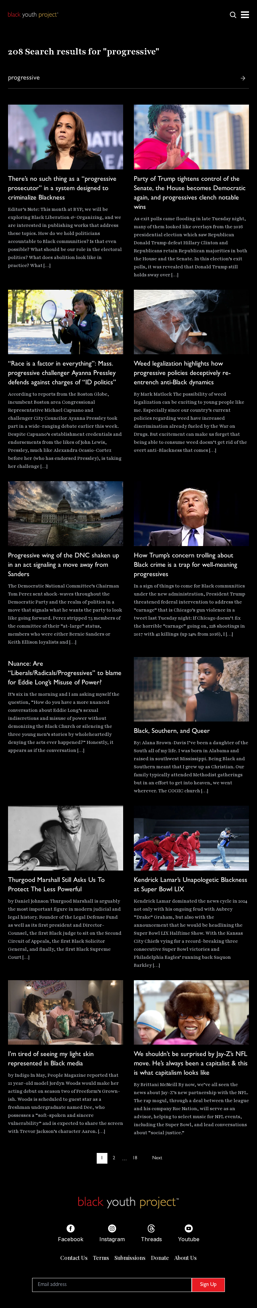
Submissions (130, 1257)
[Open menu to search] (233, 14)
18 (135, 1158)
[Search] (243, 78)
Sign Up (208, 1285)
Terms (101, 1257)
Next (157, 1158)
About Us (185, 1257)
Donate (160, 1257)
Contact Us (74, 1257)
